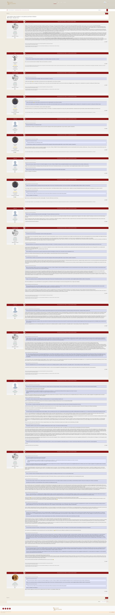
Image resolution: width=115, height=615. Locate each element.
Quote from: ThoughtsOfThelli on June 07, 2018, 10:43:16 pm (32, 100)
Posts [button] (58, 2)
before (65, 25)
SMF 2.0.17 (2, 611)
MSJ (15, 53)
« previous (105, 12)
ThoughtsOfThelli (15, 21)
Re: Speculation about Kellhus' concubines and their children (67, 53)
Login (61, 2)
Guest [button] (107, 2)
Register (64, 2)
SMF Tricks (113, 612)
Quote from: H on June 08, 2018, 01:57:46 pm (30, 162)
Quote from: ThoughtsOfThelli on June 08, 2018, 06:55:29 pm (32, 319)
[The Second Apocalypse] (11, 2)
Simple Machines (9, 611)
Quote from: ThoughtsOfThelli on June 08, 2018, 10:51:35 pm (32, 397)
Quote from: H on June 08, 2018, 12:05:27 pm (30, 242)
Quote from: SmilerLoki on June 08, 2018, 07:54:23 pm (31, 336)
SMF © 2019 (5, 611)
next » (107, 12)
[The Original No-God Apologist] (15, 113)
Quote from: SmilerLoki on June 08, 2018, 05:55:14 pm (31, 284)
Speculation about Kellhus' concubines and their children (67, 21)
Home (55, 2)
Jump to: (99, 601)
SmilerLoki (15, 158)
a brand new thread (50, 559)
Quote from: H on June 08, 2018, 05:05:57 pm (30, 212)
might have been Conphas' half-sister (86, 25)
